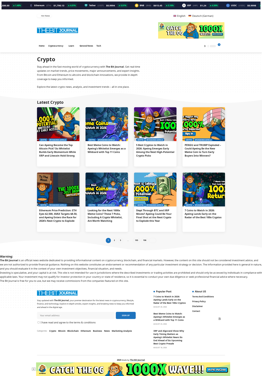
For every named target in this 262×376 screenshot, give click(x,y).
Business (97, 330)
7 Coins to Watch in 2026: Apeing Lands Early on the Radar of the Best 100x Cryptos (203, 214)
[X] (185, 46)
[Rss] (204, 46)
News (107, 330)
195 (136, 240)
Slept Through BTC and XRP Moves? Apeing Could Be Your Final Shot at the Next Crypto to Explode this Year (154, 216)
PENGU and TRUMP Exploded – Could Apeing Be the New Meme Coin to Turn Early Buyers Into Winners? (203, 150)
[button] (165, 16)
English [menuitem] (181, 16)
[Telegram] (200, 46)
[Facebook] (181, 46)
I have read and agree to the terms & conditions (68, 322)
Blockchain (73, 330)
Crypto (43, 140)
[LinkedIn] (196, 46)
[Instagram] (193, 46)
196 (144, 240)
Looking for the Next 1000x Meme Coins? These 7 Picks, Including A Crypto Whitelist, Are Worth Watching (105, 216)
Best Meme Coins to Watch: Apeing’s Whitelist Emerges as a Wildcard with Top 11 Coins (92, 15)
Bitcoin (62, 330)
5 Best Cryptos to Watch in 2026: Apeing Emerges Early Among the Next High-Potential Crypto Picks (155, 150)
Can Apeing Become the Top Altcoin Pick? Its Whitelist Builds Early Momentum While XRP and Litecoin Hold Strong (57, 150)
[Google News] (189, 46)
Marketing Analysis (122, 330)
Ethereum (86, 330)
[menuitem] (179, 16)
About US (200, 291)
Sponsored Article (57, 140)
